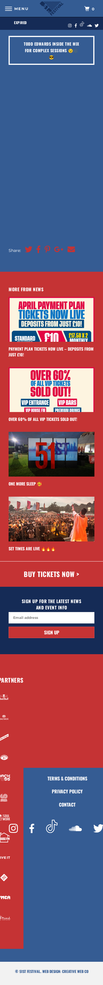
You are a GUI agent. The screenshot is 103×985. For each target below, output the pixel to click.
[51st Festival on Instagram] (13, 828)
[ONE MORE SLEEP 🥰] (51, 454)
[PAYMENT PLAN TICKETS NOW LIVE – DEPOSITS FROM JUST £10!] (51, 319)
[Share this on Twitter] (27, 249)
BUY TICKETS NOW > (51, 574)
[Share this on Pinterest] (46, 249)
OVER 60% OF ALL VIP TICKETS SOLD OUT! (43, 419)
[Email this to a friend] (70, 249)
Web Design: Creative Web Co (65, 971)
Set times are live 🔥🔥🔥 (32, 548)
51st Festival (29, 971)
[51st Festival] (51, 8)
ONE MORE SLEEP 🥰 (25, 484)
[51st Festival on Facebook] (31, 829)
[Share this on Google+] (57, 249)
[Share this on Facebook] (37, 249)
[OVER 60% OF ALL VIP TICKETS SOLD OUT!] (51, 389)
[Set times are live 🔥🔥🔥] (51, 519)
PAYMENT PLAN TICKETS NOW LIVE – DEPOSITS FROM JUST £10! (51, 351)
